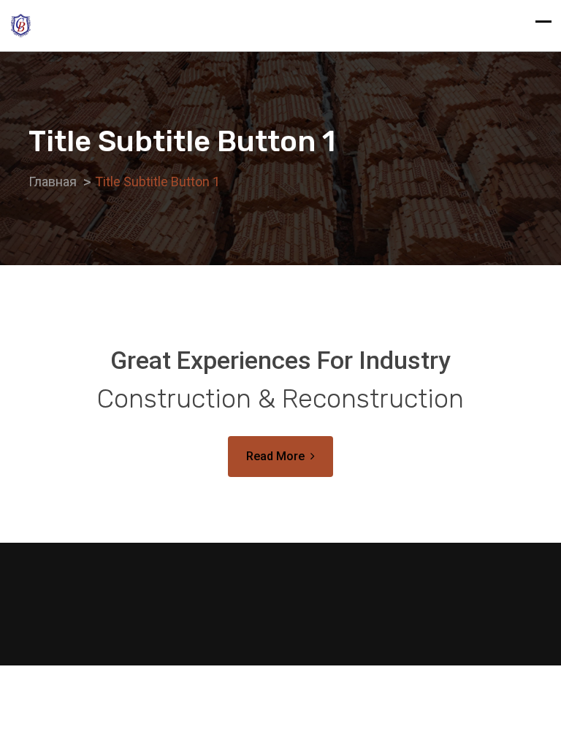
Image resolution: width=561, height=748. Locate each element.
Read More (275, 456)
